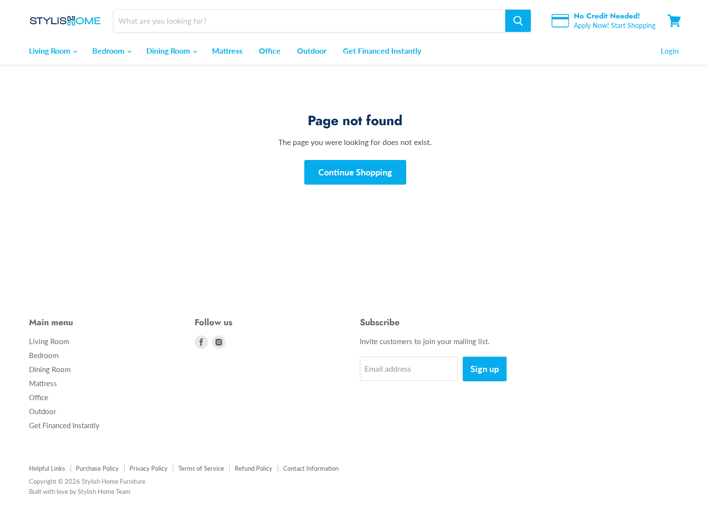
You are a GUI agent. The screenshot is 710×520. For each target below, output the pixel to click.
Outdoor (312, 50)
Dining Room (169, 50)
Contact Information (311, 468)
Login (670, 50)
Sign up (484, 368)
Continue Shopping (355, 172)
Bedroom (109, 50)
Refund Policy (253, 468)
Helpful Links (47, 468)
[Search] (518, 21)
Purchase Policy (97, 468)
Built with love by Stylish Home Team (79, 491)
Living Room (50, 50)
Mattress (227, 50)
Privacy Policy (148, 468)
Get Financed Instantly (382, 50)
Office (270, 50)
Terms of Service (201, 468)
